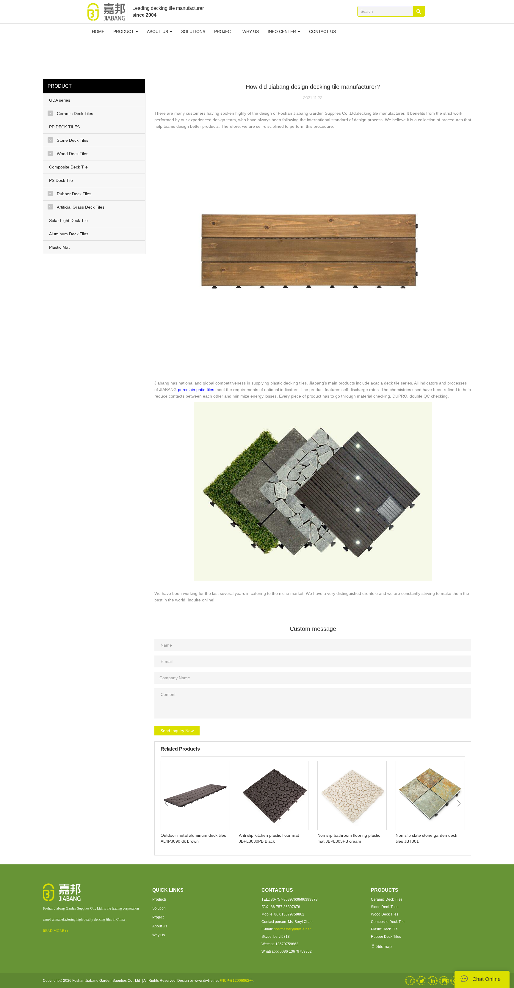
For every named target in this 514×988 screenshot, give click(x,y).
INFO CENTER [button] (282, 31)
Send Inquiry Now (177, 730)
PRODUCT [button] (124, 31)
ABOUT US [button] (158, 31)
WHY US (250, 31)
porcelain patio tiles (196, 389)
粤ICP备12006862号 (236, 980)
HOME (98, 31)
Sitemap (383, 946)
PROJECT (224, 31)
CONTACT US (322, 31)
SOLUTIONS (193, 31)
